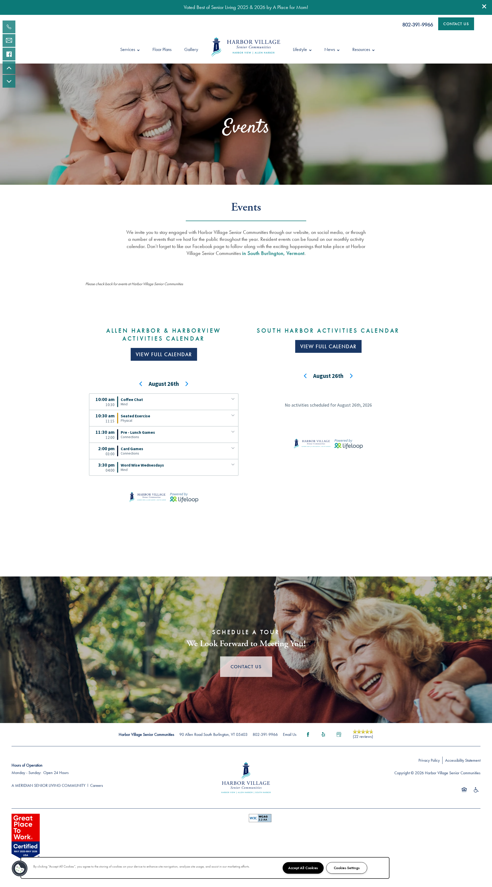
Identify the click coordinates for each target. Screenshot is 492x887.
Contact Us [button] (246, 666)
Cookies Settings (347, 867)
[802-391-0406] (9, 26)
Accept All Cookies (303, 867)
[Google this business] (338, 734)
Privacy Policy (429, 760)
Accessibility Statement (462, 760)
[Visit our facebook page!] (9, 54)
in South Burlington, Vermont (273, 253)
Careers (96, 785)
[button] (484, 6)
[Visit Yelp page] (323, 734)
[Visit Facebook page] (308, 734)
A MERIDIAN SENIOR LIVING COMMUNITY (48, 785)
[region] (204, 868)
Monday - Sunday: (26, 772)
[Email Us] (9, 40)
